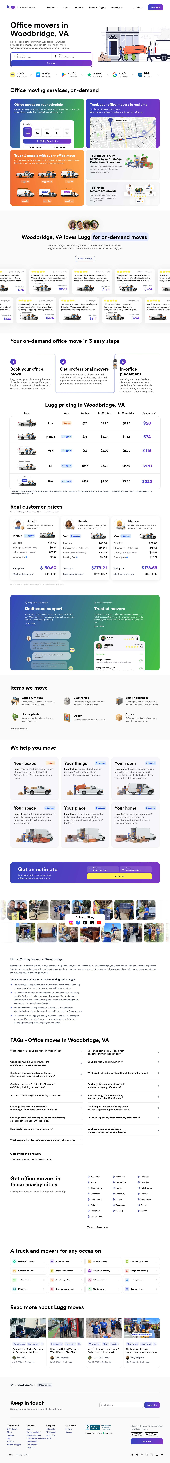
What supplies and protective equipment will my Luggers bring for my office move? (108, 1108)
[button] (39, 281)
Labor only (31, 1448)
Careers (68, 1432)
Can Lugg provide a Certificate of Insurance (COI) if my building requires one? (32, 1086)
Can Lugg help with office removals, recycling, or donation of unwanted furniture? (33, 1108)
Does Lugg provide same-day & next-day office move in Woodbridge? (106, 1052)
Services (51, 7)
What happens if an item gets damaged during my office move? (42, 1139)
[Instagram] (71, 923)
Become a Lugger (14, 1444)
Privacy (19, 1455)
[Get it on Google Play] (151, 1434)
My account (50, 1432)
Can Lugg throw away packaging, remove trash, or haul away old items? (106, 1130)
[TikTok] (85, 923)
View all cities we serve (97, 1227)
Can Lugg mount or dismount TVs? (105, 1061)
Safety (48, 1438)
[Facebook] (78, 923)
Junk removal (32, 1444)
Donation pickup (33, 1441)
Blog (8, 1438)
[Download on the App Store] (137, 1434)
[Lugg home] (11, 7)
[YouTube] (99, 923)
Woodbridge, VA (25, 1385)
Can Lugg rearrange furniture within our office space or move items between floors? (32, 1074)
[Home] (11, 1385)
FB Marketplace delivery (36, 1438)
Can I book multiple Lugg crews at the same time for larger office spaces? (29, 1063)
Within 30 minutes (49, 141)
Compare (10, 1435)
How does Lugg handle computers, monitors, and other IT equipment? (105, 1097)
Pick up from (21, 55)
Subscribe (152, 1405)
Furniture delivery (34, 1432)
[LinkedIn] (157, 1455)
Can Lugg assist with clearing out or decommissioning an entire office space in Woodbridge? (38, 1119)
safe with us (102, 172)
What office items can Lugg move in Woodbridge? (35, 1050)
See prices (51, 63)
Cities (66, 7)
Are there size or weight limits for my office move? (36, 1095)
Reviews (68, 1429)
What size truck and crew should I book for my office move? (117, 1073)
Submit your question (19, 1159)
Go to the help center (42, 1159)
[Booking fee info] (26, 557)
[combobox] (30, 56)
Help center (50, 1429)
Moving (29, 1429)
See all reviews (85, 258)
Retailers (79, 7)
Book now (155, 7)
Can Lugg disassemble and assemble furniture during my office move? (106, 1086)
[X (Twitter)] (92, 923)
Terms (26, 1455)
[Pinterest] (147, 1455)
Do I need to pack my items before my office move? (113, 1117)
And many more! (18, 728)
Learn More (30, 623)
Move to (61, 55)
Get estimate (117, 7)
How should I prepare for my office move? (31, 1128)
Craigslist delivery (34, 1435)
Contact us (50, 1435)
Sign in (140, 7)
